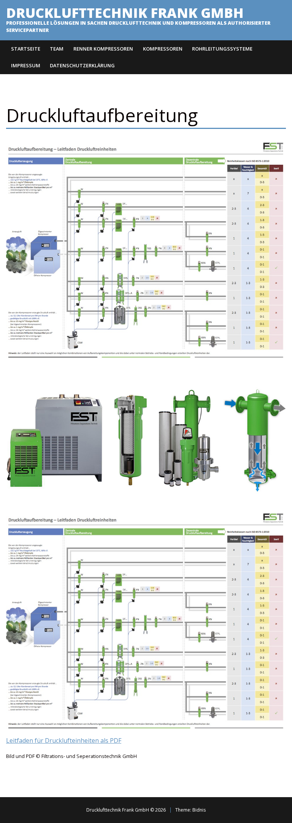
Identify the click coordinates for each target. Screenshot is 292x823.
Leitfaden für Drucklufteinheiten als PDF (63, 740)
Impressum (25, 65)
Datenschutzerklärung (82, 65)
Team (56, 48)
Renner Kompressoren (103, 48)
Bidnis (199, 810)
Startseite (25, 48)
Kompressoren (162, 48)
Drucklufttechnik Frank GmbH (125, 12)
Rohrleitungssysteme (222, 48)
